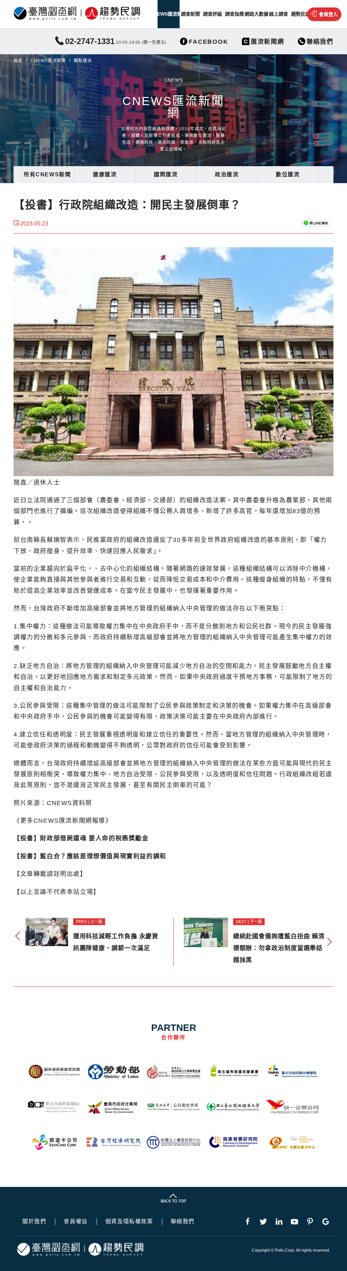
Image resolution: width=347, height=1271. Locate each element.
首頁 (18, 61)
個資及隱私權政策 (129, 1221)
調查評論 (212, 14)
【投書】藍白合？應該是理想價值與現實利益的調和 (90, 856)
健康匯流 (105, 174)
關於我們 (34, 1221)
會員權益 (75, 1221)
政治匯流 (227, 174)
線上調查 (278, 14)
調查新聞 (190, 14)
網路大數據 (256, 14)
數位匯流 (288, 174)
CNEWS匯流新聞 (169, 14)
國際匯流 (166, 174)
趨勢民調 (300, 14)
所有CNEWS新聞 (47, 174)
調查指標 (234, 14)
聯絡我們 (183, 1221)
